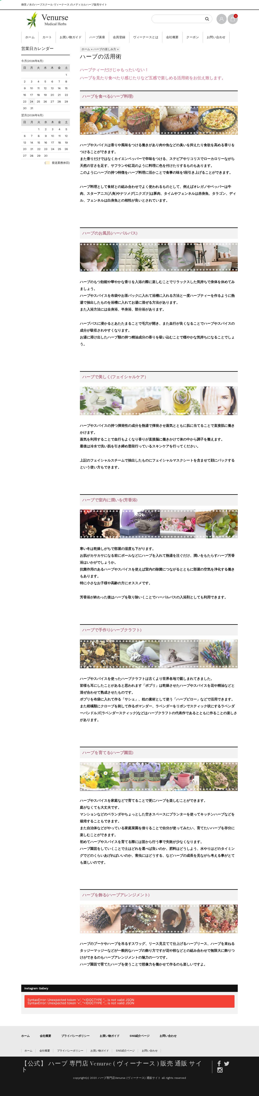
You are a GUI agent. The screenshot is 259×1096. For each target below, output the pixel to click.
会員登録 (119, 37)
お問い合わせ (216, 37)
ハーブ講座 (97, 37)
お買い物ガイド (71, 37)
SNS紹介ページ (140, 1035)
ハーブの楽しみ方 (104, 49)
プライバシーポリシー (75, 1035)
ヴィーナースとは (145, 37)
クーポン (192, 37)
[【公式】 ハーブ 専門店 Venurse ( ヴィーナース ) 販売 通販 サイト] (76, 20)
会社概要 (172, 37)
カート (47, 37)
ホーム (30, 37)
